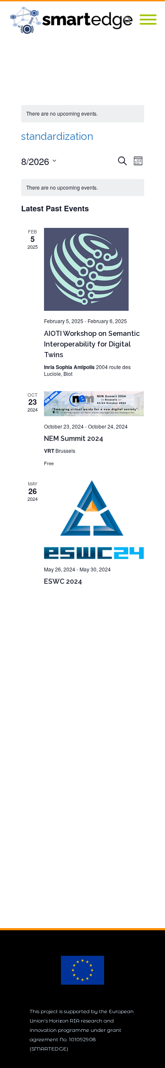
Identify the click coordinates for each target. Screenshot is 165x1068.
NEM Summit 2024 (73, 439)
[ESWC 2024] (94, 519)
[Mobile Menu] (148, 20)
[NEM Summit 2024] (94, 403)
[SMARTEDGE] (73, 20)
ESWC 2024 (63, 581)
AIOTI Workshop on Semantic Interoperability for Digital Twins (92, 344)
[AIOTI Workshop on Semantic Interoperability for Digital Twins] (94, 269)
